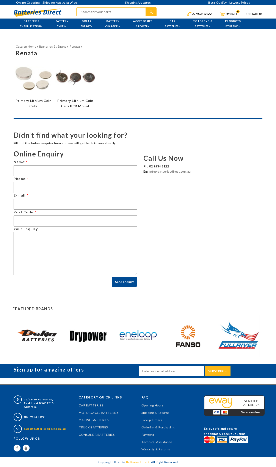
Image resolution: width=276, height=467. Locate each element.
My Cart (231, 13)
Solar (86, 23)
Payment (147, 434)
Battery (62, 23)
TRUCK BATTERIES (93, 427)
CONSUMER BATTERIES (97, 434)
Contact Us (254, 13)
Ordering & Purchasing (158, 427)
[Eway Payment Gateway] (234, 405)
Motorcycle (203, 23)
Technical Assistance (156, 442)
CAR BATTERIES (91, 405)
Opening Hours (152, 405)
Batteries (30, 23)
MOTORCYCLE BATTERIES (99, 412)
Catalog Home (26, 46)
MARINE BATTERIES (94, 420)
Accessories (142, 23)
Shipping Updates (138, 2)
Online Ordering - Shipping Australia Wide (46, 2)
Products (233, 23)
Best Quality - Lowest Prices (229, 2)
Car (172, 23)
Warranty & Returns (155, 449)
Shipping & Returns (155, 412)
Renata (74, 46)
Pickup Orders (151, 420)
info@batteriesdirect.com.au (170, 171)
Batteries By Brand (53, 46)
